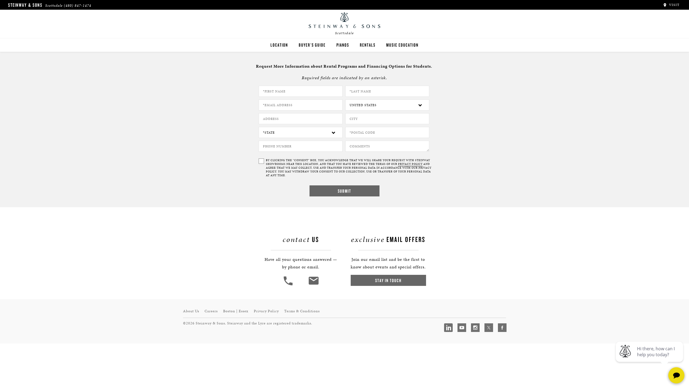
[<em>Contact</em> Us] (313, 285)
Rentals (367, 45)
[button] (288, 285)
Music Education (402, 45)
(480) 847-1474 (77, 5)
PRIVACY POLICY (410, 164)
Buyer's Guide (312, 45)
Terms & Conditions (302, 311)
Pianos (342, 45)
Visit (674, 5)
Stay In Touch (388, 280)
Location (279, 45)
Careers (211, 311)
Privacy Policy (266, 311)
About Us (191, 311)
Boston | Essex (235, 311)
